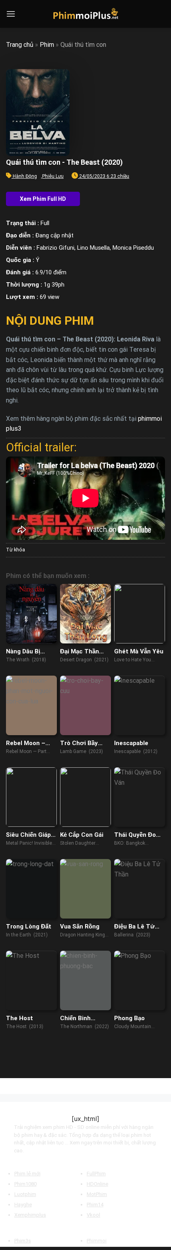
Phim (47, 44)
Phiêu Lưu (53, 176)
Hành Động (25, 176)
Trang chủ (19, 44)
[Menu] (11, 13)
